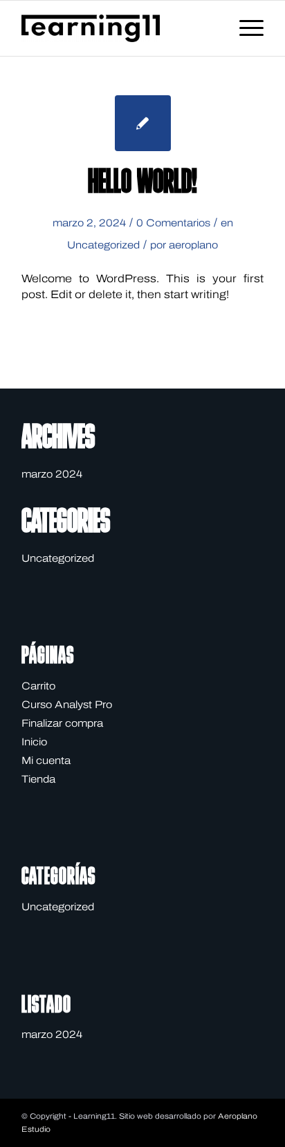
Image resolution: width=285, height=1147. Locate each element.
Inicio (34, 741)
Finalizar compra (62, 723)
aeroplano (193, 245)
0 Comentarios (173, 222)
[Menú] (245, 28)
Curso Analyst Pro (66, 704)
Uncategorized (103, 245)
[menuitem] (245, 28)
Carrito (38, 686)
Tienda (38, 779)
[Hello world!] (143, 123)
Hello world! (142, 184)
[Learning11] (118, 28)
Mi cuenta (46, 760)
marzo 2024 (51, 474)
